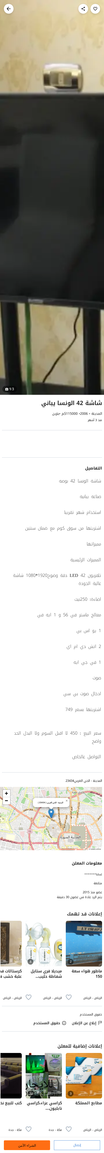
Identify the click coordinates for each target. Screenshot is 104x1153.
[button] (51, 814)
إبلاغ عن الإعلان (84, 1023)
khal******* (93, 874)
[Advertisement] (52, 445)
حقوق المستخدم (46, 1023)
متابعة (98, 883)
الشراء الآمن (27, 1145)
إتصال (77, 1145)
